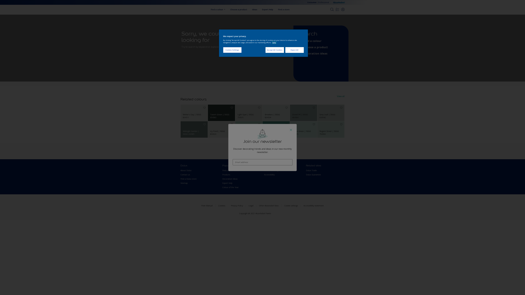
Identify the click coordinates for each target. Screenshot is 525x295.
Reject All (294, 50)
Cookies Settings (232, 50)
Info (274, 43)
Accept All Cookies (274, 50)
